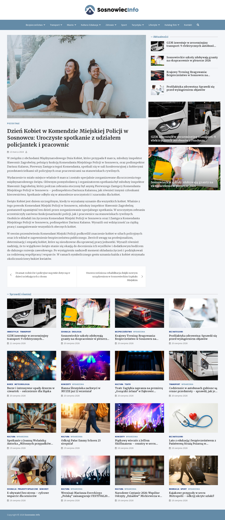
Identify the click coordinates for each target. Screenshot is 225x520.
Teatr (127, 384)
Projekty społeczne (28, 489)
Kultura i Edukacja (89, 24)
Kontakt (188, 24)
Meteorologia (21, 384)
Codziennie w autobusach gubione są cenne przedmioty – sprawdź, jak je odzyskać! (193, 391)
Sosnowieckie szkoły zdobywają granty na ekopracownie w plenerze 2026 (192, 59)
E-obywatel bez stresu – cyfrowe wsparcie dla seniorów (28, 494)
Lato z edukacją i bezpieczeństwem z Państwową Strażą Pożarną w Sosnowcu (192, 444)
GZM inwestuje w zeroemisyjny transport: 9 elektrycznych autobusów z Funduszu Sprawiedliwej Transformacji (191, 47)
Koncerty (66, 384)
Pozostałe (13, 123)
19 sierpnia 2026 (18, 448)
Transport (55, 24)
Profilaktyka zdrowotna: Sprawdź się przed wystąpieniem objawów (190, 88)
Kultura (119, 384)
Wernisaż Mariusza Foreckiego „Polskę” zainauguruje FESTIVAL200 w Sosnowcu (85, 496)
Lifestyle (153, 24)
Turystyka (136, 24)
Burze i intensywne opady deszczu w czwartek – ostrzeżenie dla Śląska (31, 390)
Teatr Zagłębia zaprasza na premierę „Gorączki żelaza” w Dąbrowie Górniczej (139, 391)
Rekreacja (174, 489)
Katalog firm (171, 24)
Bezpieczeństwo (34, 24)
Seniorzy (43, 489)
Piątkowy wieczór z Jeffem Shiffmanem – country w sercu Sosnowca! (135, 444)
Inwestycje (13, 331)
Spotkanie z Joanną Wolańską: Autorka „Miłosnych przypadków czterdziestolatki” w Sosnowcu (29, 444)
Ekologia (76, 331)
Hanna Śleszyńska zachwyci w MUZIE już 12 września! (80, 390)
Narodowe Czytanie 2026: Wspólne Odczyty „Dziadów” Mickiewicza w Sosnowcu (137, 496)
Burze (10, 384)
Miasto (70, 24)
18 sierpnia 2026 (125, 448)
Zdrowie (110, 24)
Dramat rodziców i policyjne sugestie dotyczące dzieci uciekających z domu (42, 274)
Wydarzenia (139, 331)
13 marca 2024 (17, 151)
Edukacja (65, 331)
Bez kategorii (176, 331)
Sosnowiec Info (32, 514)
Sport (124, 24)
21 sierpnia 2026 (18, 343)
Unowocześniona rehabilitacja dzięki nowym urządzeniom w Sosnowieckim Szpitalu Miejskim (112, 276)
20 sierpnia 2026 (72, 343)
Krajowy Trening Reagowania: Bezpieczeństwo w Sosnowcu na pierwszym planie (187, 75)
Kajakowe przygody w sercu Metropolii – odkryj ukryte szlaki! (191, 494)
